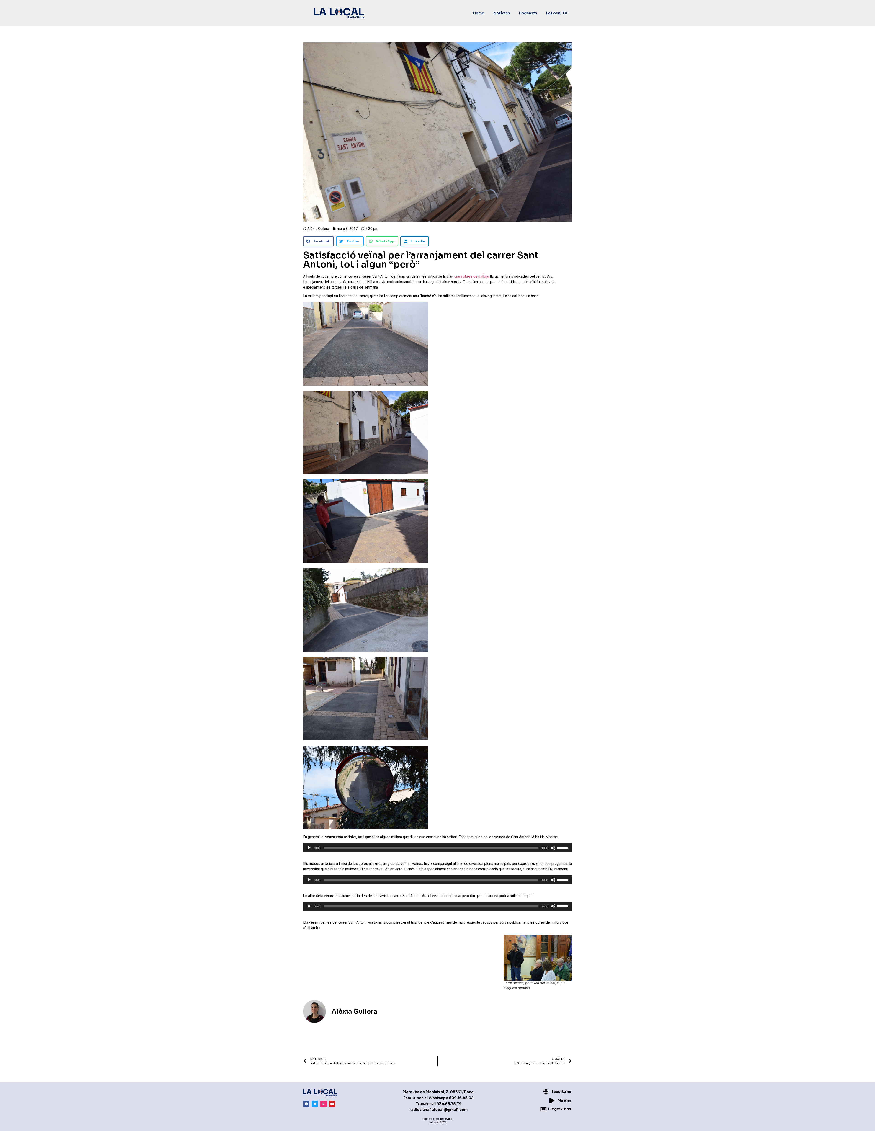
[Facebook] (306, 1104)
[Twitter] (315, 1104)
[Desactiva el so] (553, 847)
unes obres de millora (471, 276)
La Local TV (556, 13)
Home (478, 13)
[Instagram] (323, 1104)
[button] (318, 241)
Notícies (501, 13)
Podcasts (528, 13)
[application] (437, 847)
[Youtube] (332, 1104)
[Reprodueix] (309, 847)
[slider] (563, 847)
